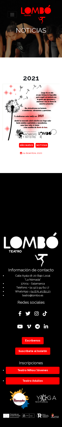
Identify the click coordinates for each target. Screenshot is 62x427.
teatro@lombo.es (32, 295)
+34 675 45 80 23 (39, 291)
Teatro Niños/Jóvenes (33, 370)
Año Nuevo (26, 145)
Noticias (41, 145)
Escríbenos (32, 340)
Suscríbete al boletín (33, 351)
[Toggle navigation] (12, 14)
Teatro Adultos (32, 380)
